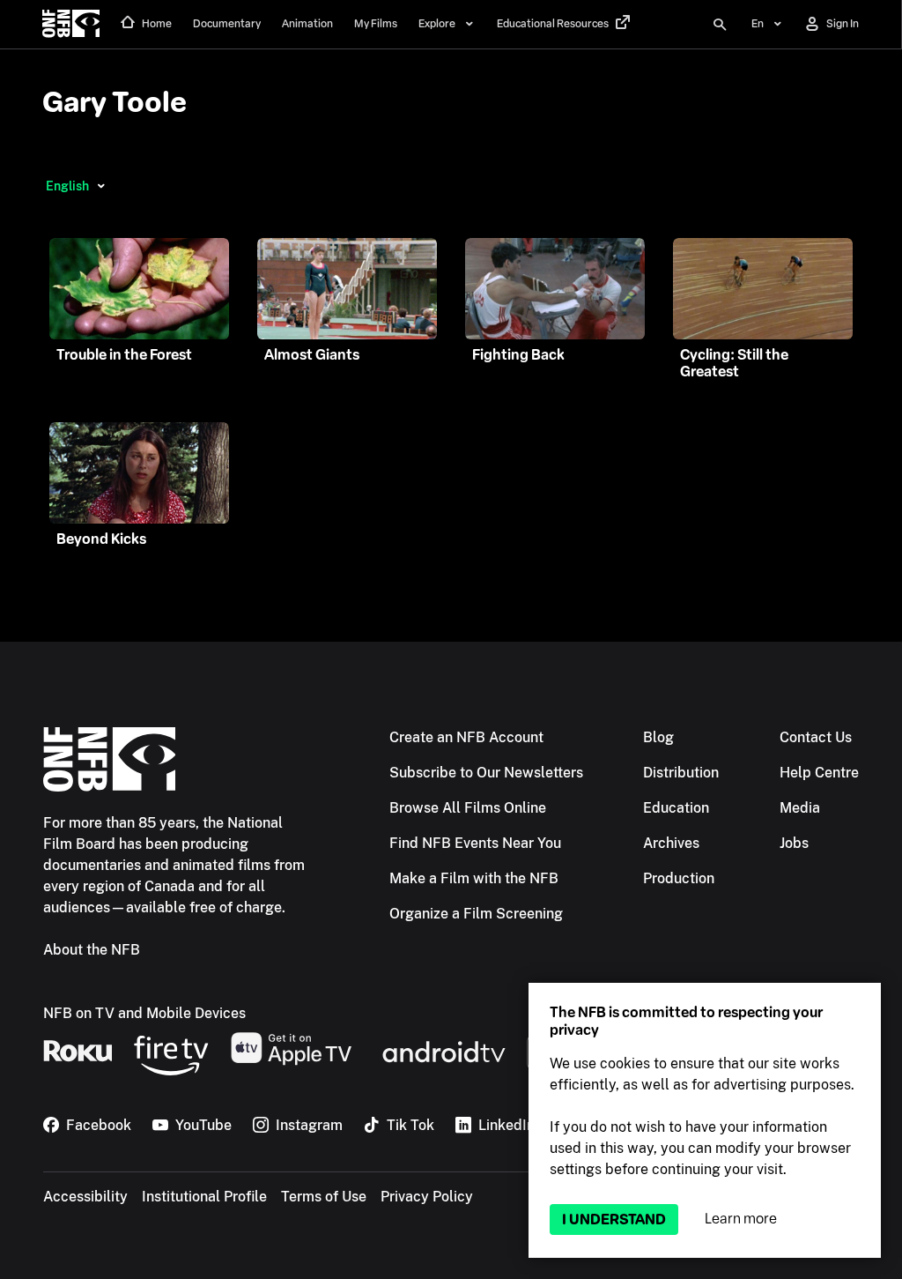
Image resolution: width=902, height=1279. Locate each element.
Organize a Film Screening (476, 913)
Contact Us (816, 737)
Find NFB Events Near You (475, 843)
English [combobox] (67, 186)
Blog (658, 737)
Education (676, 807)
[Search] (719, 24)
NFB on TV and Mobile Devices (144, 1013)
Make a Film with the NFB (473, 878)
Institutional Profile (204, 1196)
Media (800, 807)
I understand (614, 1219)
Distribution (681, 772)
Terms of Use (323, 1196)
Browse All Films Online (467, 807)
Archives (671, 843)
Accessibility (85, 1196)
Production (678, 878)
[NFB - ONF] (71, 25)
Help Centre (819, 772)
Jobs (794, 843)
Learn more (741, 1218)
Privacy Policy (427, 1196)
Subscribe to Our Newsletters (486, 772)
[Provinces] (100, 186)
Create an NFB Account (466, 737)
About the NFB (91, 949)
